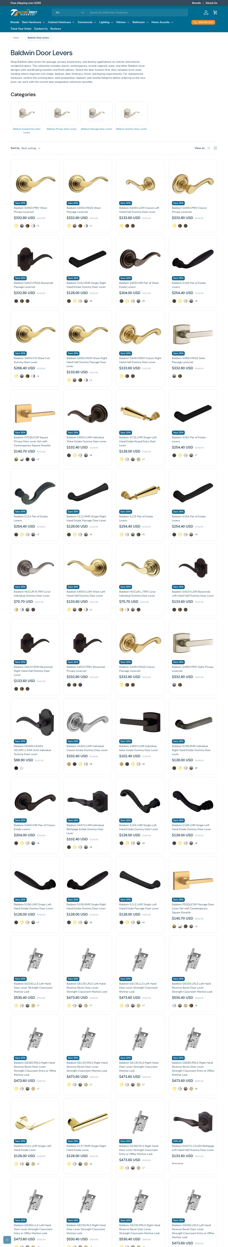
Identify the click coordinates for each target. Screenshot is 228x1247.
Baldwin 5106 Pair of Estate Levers (189, 285)
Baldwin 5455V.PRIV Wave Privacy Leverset (30, 210)
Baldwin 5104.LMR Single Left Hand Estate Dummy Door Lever (138, 827)
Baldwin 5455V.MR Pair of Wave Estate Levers (139, 285)
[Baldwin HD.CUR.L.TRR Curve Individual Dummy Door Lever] (140, 568)
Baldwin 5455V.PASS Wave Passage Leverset (84, 210)
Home (16, 37)
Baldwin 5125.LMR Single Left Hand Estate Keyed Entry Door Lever (138, 441)
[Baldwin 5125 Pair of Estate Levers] (140, 493)
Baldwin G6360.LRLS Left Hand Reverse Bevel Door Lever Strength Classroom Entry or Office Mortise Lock (193, 1231)
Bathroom (139, 22)
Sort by (15, 148)
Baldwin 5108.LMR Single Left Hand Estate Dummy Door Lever (191, 827)
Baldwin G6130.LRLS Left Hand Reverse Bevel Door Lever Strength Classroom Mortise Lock (87, 988)
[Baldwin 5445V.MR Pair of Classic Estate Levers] (35, 801)
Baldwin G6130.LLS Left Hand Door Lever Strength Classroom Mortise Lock (138, 988)
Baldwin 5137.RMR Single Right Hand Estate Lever (86, 1148)
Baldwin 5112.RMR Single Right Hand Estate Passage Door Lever (86, 518)
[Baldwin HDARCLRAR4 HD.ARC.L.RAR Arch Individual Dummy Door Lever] (35, 722)
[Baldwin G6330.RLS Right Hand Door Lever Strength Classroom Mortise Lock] (88, 1201)
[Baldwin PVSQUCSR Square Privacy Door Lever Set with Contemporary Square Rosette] (35, 413)
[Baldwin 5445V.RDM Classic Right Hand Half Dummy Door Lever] (140, 334)
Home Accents (161, 22)
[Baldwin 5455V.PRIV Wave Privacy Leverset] (35, 184)
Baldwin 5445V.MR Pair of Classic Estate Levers (34, 827)
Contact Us (41, 29)
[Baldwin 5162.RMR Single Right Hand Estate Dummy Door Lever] (88, 259)
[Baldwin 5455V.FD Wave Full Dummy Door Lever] (35, 334)
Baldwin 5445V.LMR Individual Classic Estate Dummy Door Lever (87, 748)
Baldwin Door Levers (38, 37)
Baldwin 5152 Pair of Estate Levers (31, 518)
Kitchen (121, 22)
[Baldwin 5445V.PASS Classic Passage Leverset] (140, 643)
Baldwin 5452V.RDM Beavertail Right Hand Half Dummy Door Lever (33, 671)
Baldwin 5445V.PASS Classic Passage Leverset (137, 669)
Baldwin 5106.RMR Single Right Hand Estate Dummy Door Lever (86, 906)
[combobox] (120, 12)
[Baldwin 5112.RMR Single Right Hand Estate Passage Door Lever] (88, 493)
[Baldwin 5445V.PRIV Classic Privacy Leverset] (193, 184)
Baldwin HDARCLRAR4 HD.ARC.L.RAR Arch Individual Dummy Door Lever (32, 750)
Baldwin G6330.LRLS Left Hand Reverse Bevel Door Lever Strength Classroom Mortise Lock (192, 988)
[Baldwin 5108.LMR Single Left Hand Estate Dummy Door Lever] (193, 801)
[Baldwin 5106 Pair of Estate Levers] (193, 259)
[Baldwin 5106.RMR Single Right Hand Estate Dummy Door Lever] (88, 880)
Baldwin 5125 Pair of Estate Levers (136, 518)
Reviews (55, 29)
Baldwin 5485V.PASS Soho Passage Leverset (188, 360)
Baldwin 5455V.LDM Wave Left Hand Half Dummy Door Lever (86, 594)
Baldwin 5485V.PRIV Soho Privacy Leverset (192, 669)
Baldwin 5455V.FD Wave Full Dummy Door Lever (32, 360)
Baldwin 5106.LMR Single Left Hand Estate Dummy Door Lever (33, 906)
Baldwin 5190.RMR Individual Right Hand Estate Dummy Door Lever (191, 750)
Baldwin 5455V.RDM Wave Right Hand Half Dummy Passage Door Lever (87, 362)
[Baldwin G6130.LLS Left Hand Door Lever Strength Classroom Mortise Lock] (140, 960)
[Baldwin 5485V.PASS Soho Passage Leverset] (193, 334)
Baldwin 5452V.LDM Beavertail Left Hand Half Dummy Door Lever (193, 594)
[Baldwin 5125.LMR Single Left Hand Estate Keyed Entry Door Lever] (140, 413)
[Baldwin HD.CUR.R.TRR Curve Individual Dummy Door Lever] (35, 568)
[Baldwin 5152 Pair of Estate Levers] (35, 493)
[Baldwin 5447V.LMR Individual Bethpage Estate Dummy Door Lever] (88, 801)
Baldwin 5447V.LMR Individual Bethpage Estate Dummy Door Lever (85, 829)
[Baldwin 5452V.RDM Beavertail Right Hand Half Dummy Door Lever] (35, 643)
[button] (215, 12)
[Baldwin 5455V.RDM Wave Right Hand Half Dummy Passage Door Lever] (88, 334)
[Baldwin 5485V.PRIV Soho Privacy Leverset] (193, 643)
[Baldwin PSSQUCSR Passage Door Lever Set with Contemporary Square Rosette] (193, 880)
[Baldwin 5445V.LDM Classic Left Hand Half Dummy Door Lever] (140, 184)
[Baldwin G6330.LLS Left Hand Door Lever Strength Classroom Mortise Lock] (35, 960)
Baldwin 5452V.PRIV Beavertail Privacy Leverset (86, 669)
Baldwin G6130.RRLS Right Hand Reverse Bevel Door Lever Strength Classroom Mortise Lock (87, 1067)
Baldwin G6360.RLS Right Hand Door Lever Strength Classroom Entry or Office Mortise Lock (138, 1150)
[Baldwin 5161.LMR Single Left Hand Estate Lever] (35, 1122)
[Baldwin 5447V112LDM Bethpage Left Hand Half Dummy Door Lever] (193, 1122)
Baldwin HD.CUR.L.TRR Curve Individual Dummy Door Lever (137, 594)
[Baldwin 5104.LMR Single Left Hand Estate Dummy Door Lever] (140, 801)
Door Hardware (31, 22)
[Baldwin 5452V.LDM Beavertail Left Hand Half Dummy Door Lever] (193, 568)
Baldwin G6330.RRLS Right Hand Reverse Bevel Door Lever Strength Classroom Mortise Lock (139, 1229)
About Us (211, 3)
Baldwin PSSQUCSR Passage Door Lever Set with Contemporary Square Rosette (193, 908)
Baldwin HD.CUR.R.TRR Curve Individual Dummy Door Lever (32, 594)
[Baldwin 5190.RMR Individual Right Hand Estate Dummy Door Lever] (193, 722)
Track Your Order (21, 29)
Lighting (104, 22)
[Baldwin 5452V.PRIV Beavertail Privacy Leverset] (88, 643)
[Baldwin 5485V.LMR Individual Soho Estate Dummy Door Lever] (140, 722)
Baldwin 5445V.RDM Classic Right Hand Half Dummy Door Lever (140, 360)
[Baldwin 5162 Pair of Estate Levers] (193, 413)
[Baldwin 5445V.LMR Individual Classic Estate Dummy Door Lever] (88, 722)
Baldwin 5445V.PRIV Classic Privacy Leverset (189, 210)
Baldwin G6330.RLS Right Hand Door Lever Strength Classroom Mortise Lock (86, 1229)
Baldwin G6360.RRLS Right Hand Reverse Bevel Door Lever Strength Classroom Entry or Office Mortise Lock (35, 1069)
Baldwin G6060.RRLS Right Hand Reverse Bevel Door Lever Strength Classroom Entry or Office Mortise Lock (193, 1069)
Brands (196, 3)
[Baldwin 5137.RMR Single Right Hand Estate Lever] (88, 1122)
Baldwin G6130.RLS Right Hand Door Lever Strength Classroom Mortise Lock (138, 1067)
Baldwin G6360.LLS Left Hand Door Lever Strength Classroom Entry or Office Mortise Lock (33, 1229)
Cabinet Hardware (59, 22)
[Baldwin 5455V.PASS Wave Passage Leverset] (88, 184)
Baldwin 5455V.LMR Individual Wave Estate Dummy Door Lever (86, 439)
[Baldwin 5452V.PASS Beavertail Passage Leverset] (35, 259)
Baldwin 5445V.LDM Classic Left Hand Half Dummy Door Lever (139, 210)
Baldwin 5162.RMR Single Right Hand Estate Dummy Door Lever (86, 285)
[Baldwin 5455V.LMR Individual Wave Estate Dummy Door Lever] (88, 413)
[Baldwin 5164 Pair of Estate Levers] (193, 493)
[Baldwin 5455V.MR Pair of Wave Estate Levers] (140, 259)
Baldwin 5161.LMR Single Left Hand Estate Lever (32, 1148)
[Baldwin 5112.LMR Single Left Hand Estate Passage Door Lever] (140, 880)
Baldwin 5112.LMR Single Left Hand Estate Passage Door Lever (139, 906)
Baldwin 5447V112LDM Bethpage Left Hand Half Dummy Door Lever (193, 1148)
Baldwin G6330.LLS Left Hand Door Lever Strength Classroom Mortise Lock (33, 988)
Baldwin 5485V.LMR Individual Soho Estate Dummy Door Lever (138, 748)
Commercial (85, 22)
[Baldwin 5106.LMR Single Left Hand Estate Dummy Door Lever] (35, 880)
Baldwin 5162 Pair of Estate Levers (189, 439)
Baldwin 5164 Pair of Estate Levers (189, 518)
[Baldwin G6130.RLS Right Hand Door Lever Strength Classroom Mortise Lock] (140, 1039)
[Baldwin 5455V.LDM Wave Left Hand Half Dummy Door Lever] (88, 568)
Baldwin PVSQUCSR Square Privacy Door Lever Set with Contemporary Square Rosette (32, 441)
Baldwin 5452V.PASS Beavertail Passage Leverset (33, 285)
